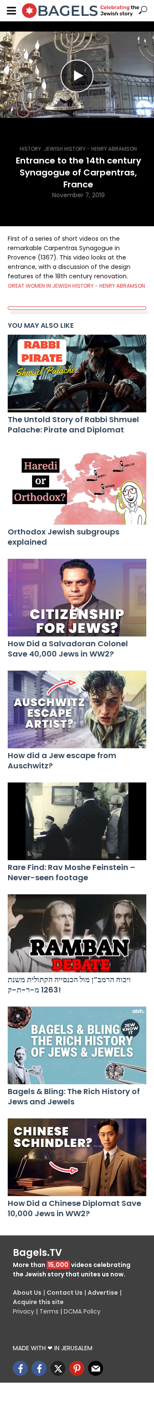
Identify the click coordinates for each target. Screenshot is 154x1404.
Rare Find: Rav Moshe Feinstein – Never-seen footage (71, 872)
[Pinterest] (76, 1368)
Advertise (103, 1292)
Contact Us (65, 1292)
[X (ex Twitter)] (57, 1368)
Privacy (23, 1311)
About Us (27, 1292)
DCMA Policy (82, 1311)
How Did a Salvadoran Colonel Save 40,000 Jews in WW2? (68, 649)
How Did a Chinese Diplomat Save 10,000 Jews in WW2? (74, 1208)
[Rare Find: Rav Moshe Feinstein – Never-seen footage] (77, 821)
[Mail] (95, 1368)
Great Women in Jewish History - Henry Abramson (76, 285)
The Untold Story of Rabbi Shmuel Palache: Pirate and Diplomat (73, 424)
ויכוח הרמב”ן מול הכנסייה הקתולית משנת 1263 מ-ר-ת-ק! (69, 985)
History (30, 148)
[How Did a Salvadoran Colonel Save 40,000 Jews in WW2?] (77, 597)
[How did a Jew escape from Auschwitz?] (77, 709)
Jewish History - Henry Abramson (90, 148)
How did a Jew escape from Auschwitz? (62, 760)
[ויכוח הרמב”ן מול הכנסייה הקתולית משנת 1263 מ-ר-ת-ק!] (77, 933)
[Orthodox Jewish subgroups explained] (77, 485)
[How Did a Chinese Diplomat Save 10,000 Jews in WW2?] (77, 1157)
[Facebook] (20, 1368)
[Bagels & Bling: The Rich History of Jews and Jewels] (77, 1045)
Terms (49, 1311)
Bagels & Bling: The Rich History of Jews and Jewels (74, 1096)
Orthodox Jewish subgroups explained (63, 537)
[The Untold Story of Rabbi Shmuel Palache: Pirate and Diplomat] (77, 373)
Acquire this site (38, 1302)
